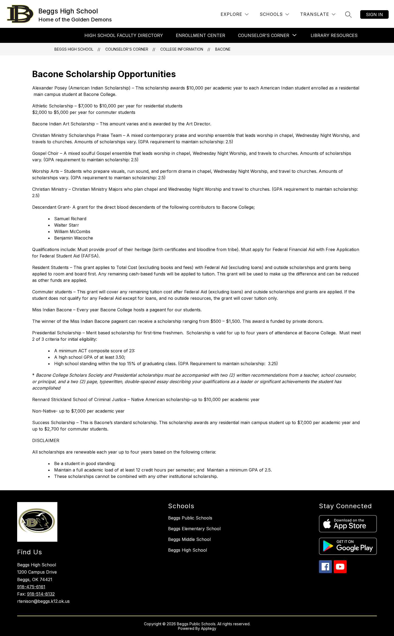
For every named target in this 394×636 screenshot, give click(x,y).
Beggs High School (73, 49)
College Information (181, 49)
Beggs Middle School (189, 539)
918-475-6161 (31, 586)
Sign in (374, 14)
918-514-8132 (41, 594)
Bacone (223, 49)
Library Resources (334, 35)
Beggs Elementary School (194, 528)
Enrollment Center (200, 35)
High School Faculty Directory (123, 35)
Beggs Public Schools (190, 518)
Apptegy (208, 628)
